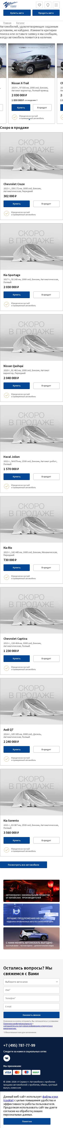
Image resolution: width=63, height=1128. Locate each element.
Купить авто (17, 12)
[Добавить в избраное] (3, 46)
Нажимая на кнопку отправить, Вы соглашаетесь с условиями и (30, 1024)
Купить (21, 107)
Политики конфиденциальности (17, 1023)
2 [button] (30, 119)
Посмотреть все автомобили (23, 864)
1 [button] (29, 119)
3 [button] (32, 119)
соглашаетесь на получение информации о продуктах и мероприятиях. (28, 1027)
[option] (31, 83)
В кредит (42, 107)
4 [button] (33, 119)
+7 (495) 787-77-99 (19, 1045)
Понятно (27, 1121)
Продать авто (46, 12)
